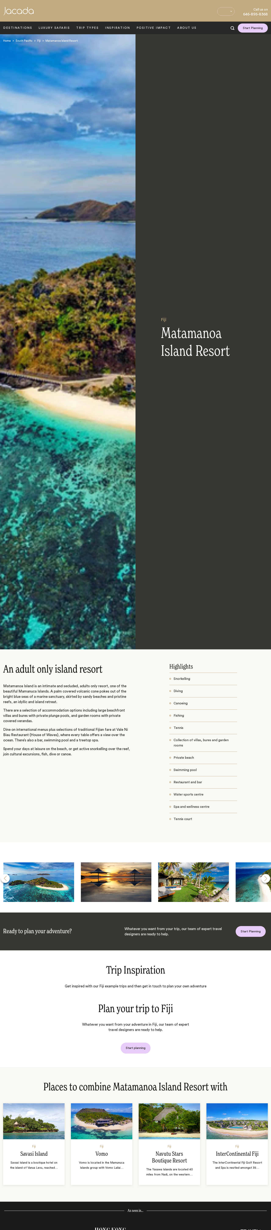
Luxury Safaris (54, 27)
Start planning (135, 1048)
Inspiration (117, 27)
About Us (186, 27)
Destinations (17, 27)
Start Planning (253, 28)
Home (7, 40)
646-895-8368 (255, 14)
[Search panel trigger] (232, 28)
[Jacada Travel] (18, 13)
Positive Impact (154, 27)
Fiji (39, 40)
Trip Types (87, 27)
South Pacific (24, 40)
